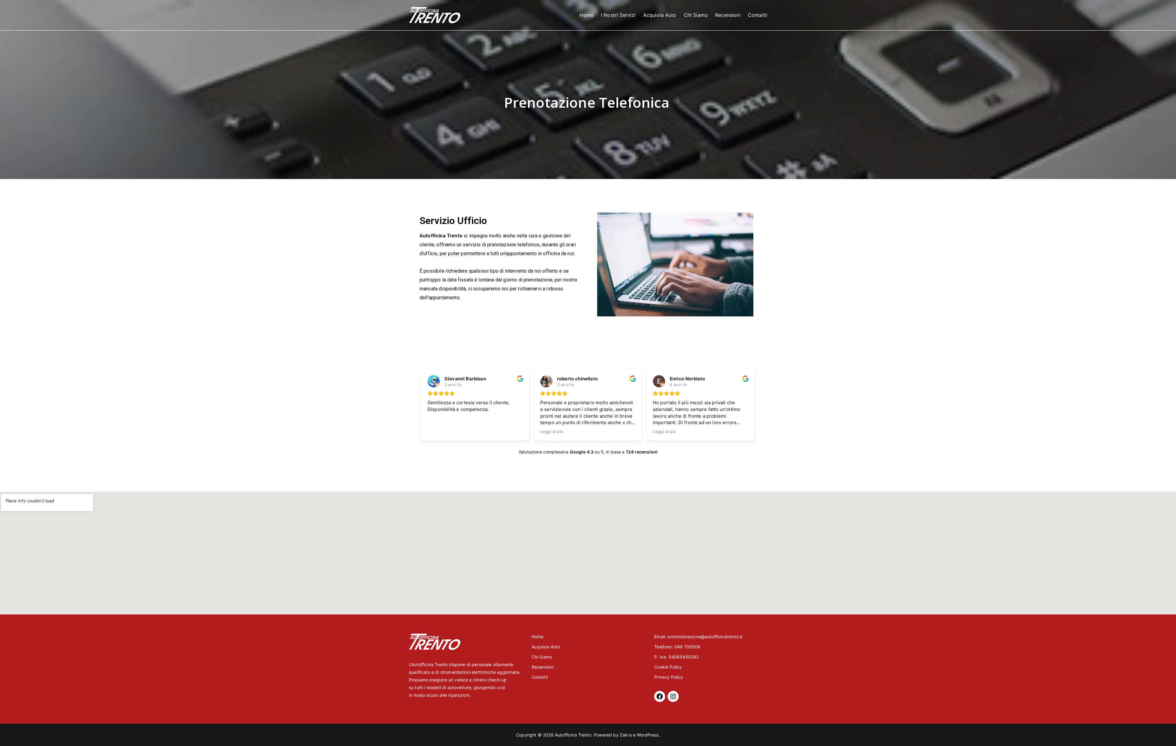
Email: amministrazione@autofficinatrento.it (698, 636)
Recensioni (728, 15)
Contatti (757, 15)
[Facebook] (659, 696)
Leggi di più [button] (551, 431)
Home (586, 15)
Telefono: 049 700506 (677, 646)
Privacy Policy (668, 677)
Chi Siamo (696, 15)
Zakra (626, 734)
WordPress (647, 734)
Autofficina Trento (573, 734)
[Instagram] (673, 696)
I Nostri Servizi (618, 15)
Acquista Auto (660, 15)
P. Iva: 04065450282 (676, 656)
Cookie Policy (668, 667)
